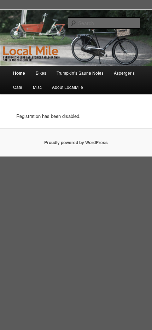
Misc (37, 87)
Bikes (41, 73)
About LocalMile (67, 87)
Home (19, 73)
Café (17, 87)
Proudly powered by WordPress (76, 142)
